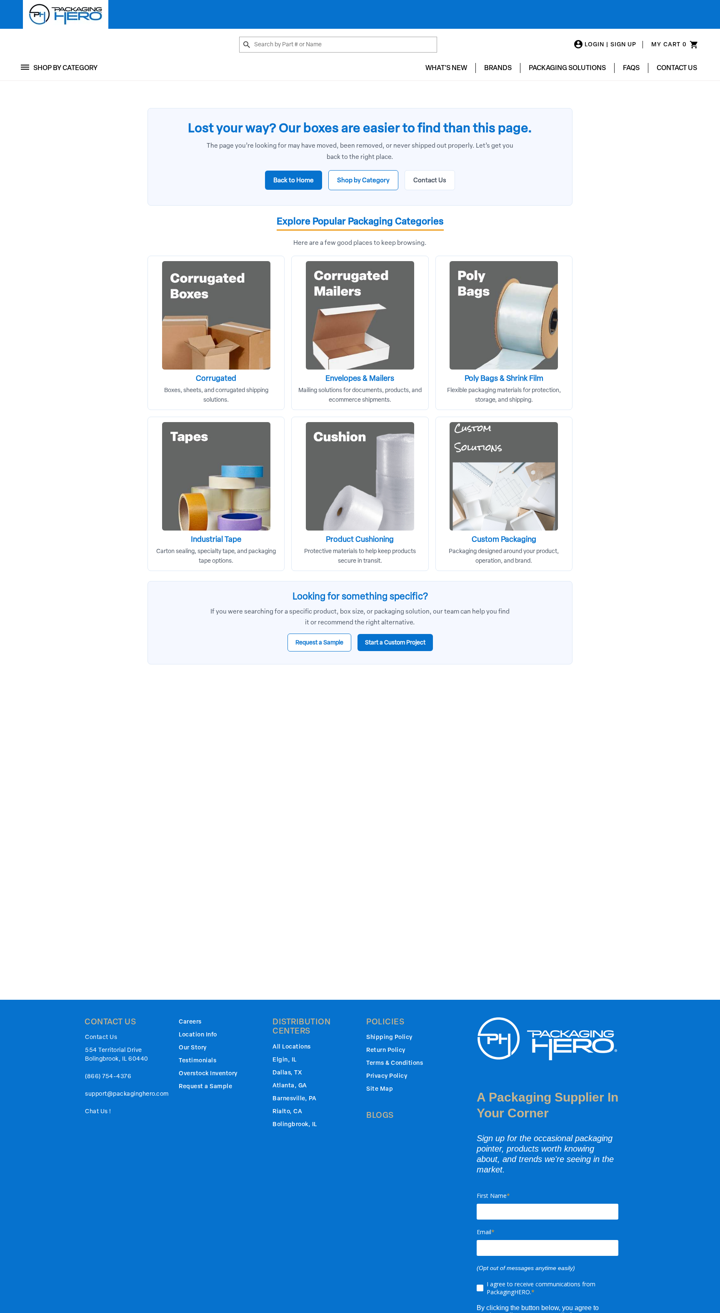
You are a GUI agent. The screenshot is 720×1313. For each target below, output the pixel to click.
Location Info (198, 1034)
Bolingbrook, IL (294, 1124)
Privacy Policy (386, 1075)
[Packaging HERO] (65, 14)
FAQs (631, 68)
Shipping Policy (389, 1037)
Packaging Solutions (567, 68)
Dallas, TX (287, 1072)
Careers (190, 1021)
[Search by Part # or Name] (246, 45)
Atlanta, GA (289, 1085)
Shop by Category (363, 180)
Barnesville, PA (294, 1098)
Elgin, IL (284, 1059)
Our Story (193, 1047)
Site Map (379, 1088)
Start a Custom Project (395, 642)
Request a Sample (319, 642)
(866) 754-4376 (108, 1076)
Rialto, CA (287, 1111)
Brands (498, 68)
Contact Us (677, 68)
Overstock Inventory (208, 1073)
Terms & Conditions (394, 1062)
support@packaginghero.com (127, 1093)
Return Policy (385, 1050)
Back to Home (293, 180)
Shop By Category (65, 68)
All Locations (291, 1046)
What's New (446, 68)
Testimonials (197, 1060)
